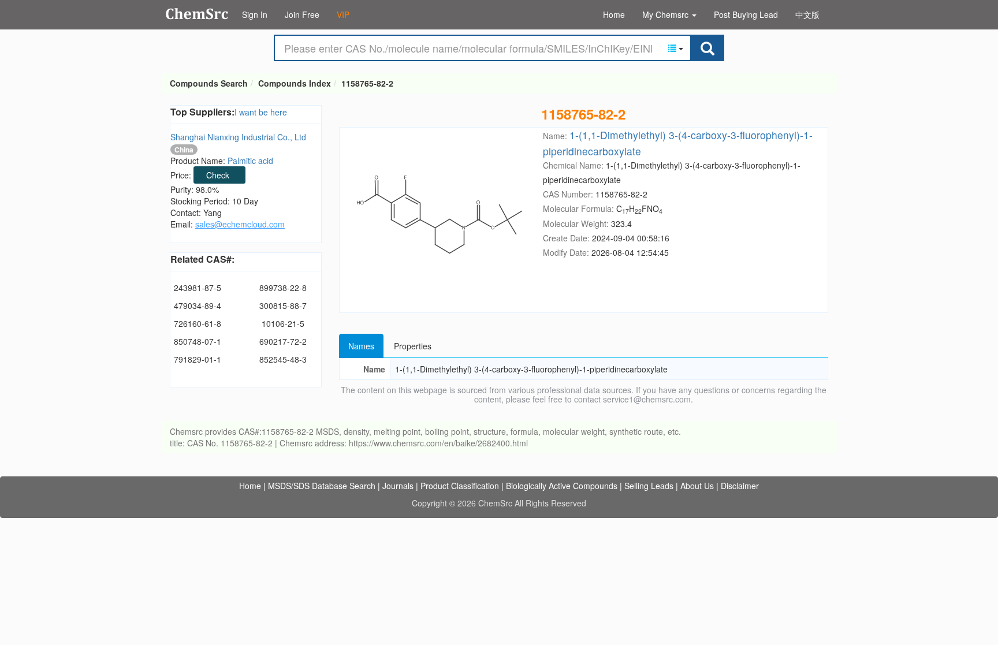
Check (217, 175)
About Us (697, 485)
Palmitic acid (250, 160)
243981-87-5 (197, 287)
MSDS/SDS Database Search (321, 485)
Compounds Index (294, 83)
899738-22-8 (283, 287)
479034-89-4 (197, 305)
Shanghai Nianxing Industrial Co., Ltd (238, 137)
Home (614, 14)
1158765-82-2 (367, 83)
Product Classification (459, 485)
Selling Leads (648, 485)
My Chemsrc (666, 14)
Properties (412, 346)
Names (361, 346)
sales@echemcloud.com (240, 224)
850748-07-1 (197, 341)
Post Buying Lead (746, 14)
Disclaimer (740, 485)
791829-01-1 (197, 359)
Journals (398, 485)
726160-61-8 (197, 323)
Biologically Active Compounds (561, 485)
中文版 (807, 14)
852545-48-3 (283, 359)
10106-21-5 (283, 323)
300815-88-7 (283, 305)
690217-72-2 (283, 341)
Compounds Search (197, 14)
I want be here (260, 112)
